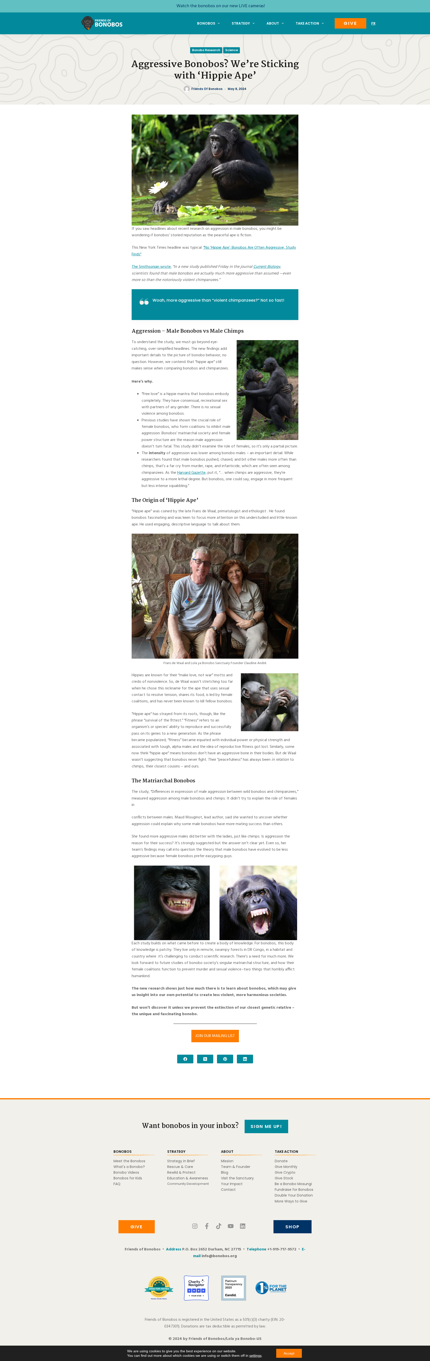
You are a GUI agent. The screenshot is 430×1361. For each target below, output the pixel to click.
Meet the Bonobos (129, 1161)
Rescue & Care (180, 1166)
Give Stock (284, 1178)
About (273, 23)
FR (373, 23)
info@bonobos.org (219, 1256)
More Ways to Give (291, 1201)
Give (350, 23)
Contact (228, 1189)
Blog (224, 1172)
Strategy (241, 23)
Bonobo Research (206, 50)
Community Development (188, 1183)
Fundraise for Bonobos (294, 1189)
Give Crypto (285, 1172)
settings (255, 1356)
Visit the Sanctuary (237, 1178)
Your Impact (232, 1183)
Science (231, 50)
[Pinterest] (225, 1059)
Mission (227, 1161)
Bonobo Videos (126, 1172)
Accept (289, 1353)
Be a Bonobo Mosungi (293, 1183)
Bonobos (206, 23)
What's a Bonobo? (129, 1166)
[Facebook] (185, 1059)
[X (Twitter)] (205, 1059)
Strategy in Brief (181, 1161)
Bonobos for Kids (127, 1178)
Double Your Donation (294, 1195)
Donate (281, 1161)
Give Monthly (286, 1166)
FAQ (116, 1183)
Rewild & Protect (181, 1172)
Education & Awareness (187, 1178)
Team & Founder (235, 1166)
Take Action (307, 23)
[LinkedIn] (245, 1059)
